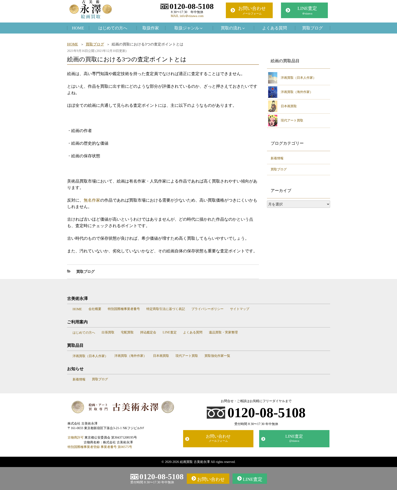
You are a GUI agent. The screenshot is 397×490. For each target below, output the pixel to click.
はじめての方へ (112, 28)
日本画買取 (289, 106)
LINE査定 (307, 10)
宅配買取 (127, 332)
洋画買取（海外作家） (297, 92)
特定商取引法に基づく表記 (165, 309)
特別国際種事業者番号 (124, 309)
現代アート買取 (292, 120)
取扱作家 (150, 28)
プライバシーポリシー (207, 309)
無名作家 (92, 200)
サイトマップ (239, 309)
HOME (78, 28)
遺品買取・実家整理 (223, 332)
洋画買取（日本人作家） (298, 77)
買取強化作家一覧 (217, 356)
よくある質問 (274, 28)
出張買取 (108, 332)
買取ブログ (312, 28)
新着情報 (277, 158)
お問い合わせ (252, 10)
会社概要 (94, 309)
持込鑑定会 (148, 332)
